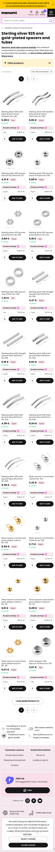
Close (52, 4)
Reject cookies (28, 839)
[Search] (51, 21)
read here (27, 834)
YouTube (40, 800)
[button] (27, 63)
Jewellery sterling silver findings (18, 27)
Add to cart (17, 139)
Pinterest (33, 800)
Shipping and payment (14, 760)
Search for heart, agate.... (15, 20)
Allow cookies (28, 845)
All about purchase (14, 755)
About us (40, 755)
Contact (14, 765)
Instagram (27, 800)
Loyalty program (40, 760)
